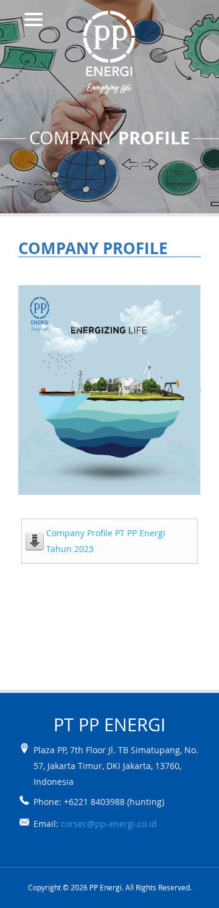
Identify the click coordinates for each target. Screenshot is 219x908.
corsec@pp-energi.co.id (109, 823)
